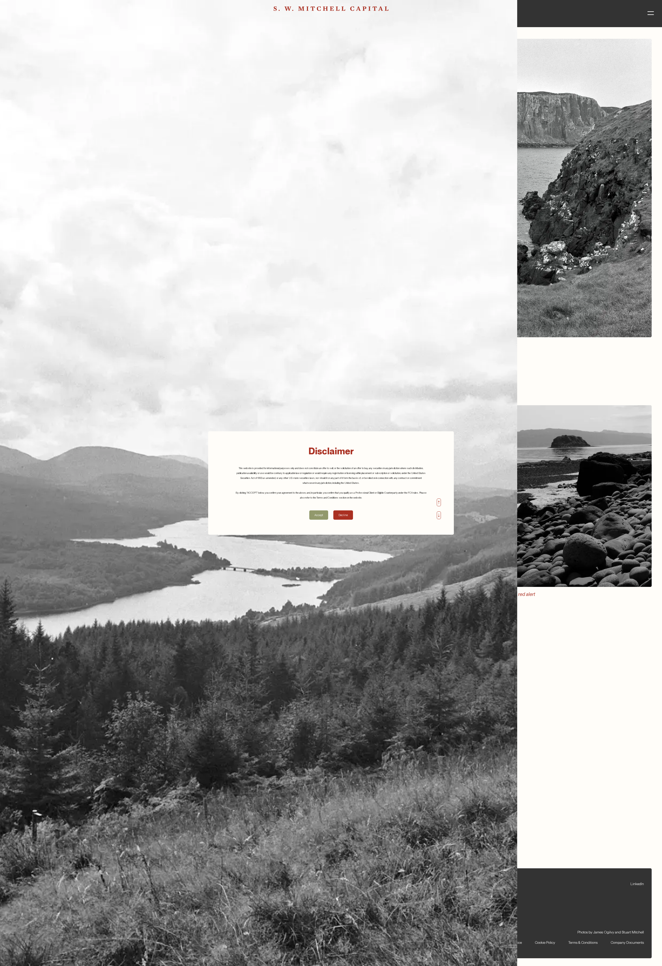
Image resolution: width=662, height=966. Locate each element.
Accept (318, 515)
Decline (343, 515)
